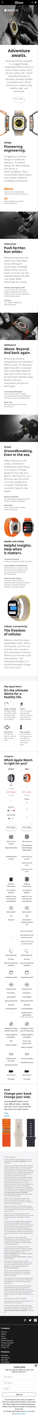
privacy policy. (20, 1414)
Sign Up (19, 1394)
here (27, 1411)
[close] (36, 1366)
